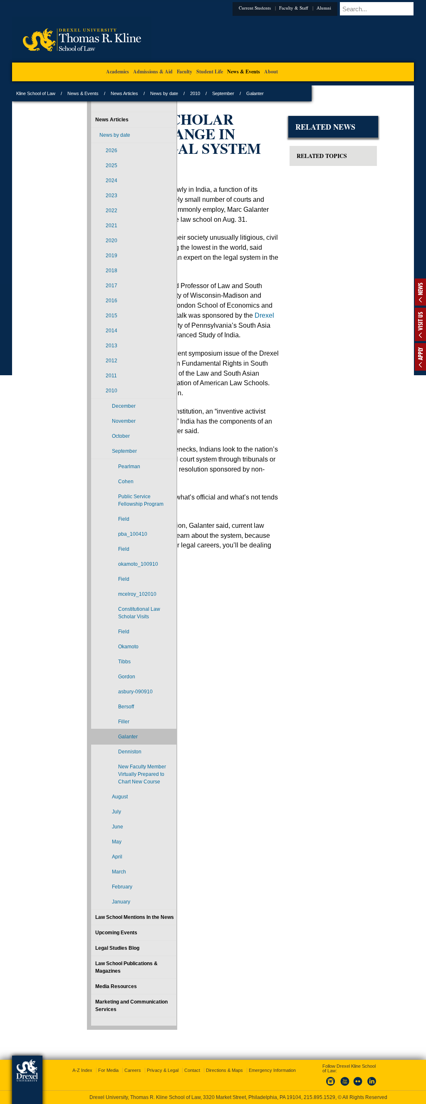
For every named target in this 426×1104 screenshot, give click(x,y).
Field (104, 534)
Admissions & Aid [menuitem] (153, 71)
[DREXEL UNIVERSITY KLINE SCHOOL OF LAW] (133, 60)
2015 (92, 316)
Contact (240, 1062)
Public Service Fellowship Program (111, 508)
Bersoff (106, 737)
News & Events (134, 93)
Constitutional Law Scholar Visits (114, 631)
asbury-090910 (107, 718)
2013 (92, 346)
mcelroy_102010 (116, 609)
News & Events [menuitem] (243, 71)
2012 (92, 361)
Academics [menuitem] (117, 71)
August (100, 849)
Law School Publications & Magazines (104, 1027)
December (104, 406)
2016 (92, 301)
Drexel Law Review (224, 379)
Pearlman (110, 466)
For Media (156, 1062)
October (101, 436)
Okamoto (109, 669)
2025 (92, 165)
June (98, 879)
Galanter (108, 767)
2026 (92, 150)
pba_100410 (113, 549)
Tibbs (105, 684)
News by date (215, 93)
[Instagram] (323, 1078)
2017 (92, 286)
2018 (92, 270)
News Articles (175, 93)
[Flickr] (350, 1078)
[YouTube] (336, 1078)
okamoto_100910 (116, 579)
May (97, 894)
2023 (92, 195)
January (101, 954)
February (102, 939)
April (97, 909)
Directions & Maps (272, 1062)
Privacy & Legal (211, 1062)
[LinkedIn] (364, 1078)
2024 (92, 180)
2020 (92, 240)
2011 (91, 376)
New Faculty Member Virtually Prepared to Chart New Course (112, 815)
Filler (104, 752)
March (99, 924)
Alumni (284, 8)
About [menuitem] (271, 71)
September (274, 93)
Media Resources (96, 1046)
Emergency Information (206, 1071)
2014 (92, 331)
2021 (92, 225)
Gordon (107, 699)
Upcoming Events (97, 993)
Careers (181, 1062)
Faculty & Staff (253, 8)
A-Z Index (131, 1062)
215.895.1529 (212, 1097)
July (97, 864)
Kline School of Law (86, 93)
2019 (92, 255)
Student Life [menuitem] (209, 71)
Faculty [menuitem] (184, 71)
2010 (246, 93)
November (104, 421)
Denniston (110, 782)
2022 (92, 210)
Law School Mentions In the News (103, 973)
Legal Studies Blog (98, 1008)
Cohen (106, 481)
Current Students (215, 8)
